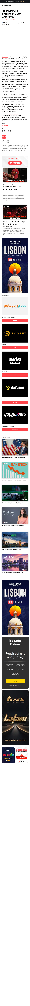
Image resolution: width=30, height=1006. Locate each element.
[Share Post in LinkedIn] (4, 131)
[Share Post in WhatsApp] (8, 131)
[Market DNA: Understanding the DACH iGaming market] (15, 175)
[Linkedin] (8, 141)
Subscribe (15, 163)
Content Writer (6, 143)
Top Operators (6, 295)
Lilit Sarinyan (6, 226)
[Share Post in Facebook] (2, 131)
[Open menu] (26, 5)
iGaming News (6, 437)
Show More (15, 320)
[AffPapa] (4, 138)
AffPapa (4, 141)
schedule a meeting (13, 114)
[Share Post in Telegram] (10, 131)
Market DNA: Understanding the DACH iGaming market (14, 187)
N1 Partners (5, 57)
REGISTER (22, 1)
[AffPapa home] (6, 5)
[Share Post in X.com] (6, 131)
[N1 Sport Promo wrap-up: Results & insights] (15, 212)
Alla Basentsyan (7, 192)
